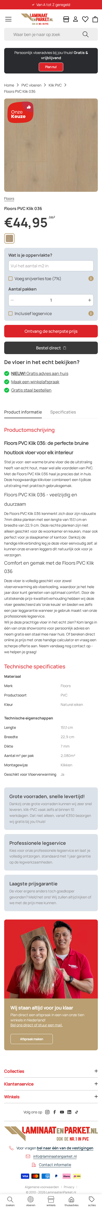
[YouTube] (62, 1112)
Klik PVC (55, 85)
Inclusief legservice (33, 313)
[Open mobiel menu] (8, 19)
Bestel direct (48, 348)
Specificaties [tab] (63, 412)
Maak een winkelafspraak (35, 382)
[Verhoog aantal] (89, 300)
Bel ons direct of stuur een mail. (36, 1024)
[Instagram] (47, 1112)
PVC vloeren (31, 85)
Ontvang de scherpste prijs (51, 331)
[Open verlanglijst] (85, 19)
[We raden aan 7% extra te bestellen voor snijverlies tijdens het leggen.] (91, 278)
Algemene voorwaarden (42, 1187)
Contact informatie (55, 1164)
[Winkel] (66, 19)
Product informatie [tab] (23, 412)
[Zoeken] (85, 34)
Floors (9, 198)
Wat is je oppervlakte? (30, 255)
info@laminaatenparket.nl (55, 1156)
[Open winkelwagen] (95, 19)
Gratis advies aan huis (39, 373)
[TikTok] (77, 1112)
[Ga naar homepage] (37, 19)
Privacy (69, 1187)
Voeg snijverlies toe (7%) (38, 278)
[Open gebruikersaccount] (75, 19)
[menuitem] (10, 1201)
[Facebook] (55, 1112)
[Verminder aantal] (12, 300)
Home (9, 85)
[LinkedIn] (69, 1112)
